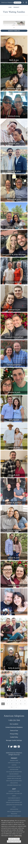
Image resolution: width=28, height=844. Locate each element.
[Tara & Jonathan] (14, 353)
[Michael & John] (14, 160)
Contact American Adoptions (14, 727)
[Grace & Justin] (14, 601)
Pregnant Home (14, 760)
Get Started (17, 2)
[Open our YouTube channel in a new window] (15, 746)
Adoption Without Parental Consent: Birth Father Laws (14, 777)
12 (11, 707)
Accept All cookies (14, 839)
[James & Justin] (14, 629)
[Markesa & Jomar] (14, 271)
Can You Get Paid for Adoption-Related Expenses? (14, 773)
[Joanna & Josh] (14, 381)
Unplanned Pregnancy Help (14, 785)
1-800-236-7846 (14, 720)
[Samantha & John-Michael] (14, 243)
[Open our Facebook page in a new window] (8, 746)
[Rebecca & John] (14, 188)
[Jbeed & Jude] (14, 546)
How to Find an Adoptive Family (14, 780)
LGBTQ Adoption (14, 809)
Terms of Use (14, 730)
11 (25, 704)
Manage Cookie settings (14, 841)
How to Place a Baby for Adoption (14, 764)
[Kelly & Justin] (14, 657)
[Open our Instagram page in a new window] (19, 746)
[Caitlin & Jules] (14, 574)
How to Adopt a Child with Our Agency (14, 794)
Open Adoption (14, 783)
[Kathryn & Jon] (14, 298)
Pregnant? (16, 7)
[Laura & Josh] (14, 436)
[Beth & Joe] (14, 49)
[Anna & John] (14, 132)
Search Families (14, 31)
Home (10, 7)
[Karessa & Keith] (14, 684)
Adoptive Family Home (14, 791)
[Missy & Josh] (14, 464)
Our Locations (14, 724)
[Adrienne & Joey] (14, 77)
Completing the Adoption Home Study (14, 806)
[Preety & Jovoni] (14, 519)
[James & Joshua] (14, 491)
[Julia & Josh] (14, 408)
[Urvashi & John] (14, 216)
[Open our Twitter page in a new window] (11, 746)
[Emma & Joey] (14, 105)
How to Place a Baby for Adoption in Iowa (14, 768)
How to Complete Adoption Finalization (14, 812)
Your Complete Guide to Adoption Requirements (14, 799)
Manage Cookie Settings (14, 740)
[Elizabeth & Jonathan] (14, 326)
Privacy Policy (14, 734)
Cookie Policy (14, 737)
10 (20, 704)
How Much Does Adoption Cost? (14, 802)
